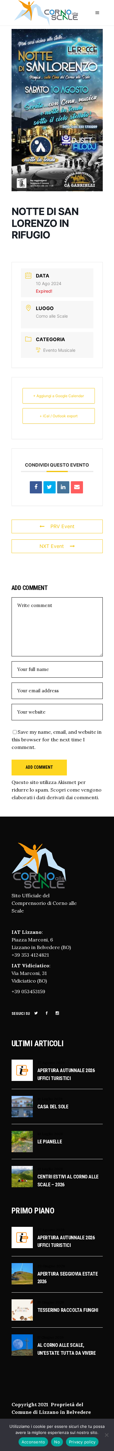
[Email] (77, 487)
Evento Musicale (59, 350)
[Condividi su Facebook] (36, 487)
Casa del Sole (52, 1107)
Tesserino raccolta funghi (67, 1310)
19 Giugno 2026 (50, 1302)
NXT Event (52, 546)
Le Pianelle (49, 1142)
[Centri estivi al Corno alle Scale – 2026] (22, 1176)
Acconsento (33, 1441)
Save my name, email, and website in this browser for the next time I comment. (57, 739)
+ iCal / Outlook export (59, 416)
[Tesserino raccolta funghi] (22, 1310)
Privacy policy (82, 1441)
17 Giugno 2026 (50, 1337)
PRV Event (62, 526)
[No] (106, 1435)
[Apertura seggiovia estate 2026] (22, 1273)
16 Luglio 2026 (50, 1098)
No (57, 1441)
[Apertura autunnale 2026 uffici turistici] (22, 1070)
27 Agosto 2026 (51, 1062)
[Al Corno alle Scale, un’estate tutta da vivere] (22, 1345)
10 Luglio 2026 (50, 1133)
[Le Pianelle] (22, 1141)
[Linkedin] (63, 487)
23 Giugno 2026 (51, 1266)
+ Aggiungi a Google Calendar (58, 396)
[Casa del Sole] (22, 1106)
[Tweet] (49, 487)
